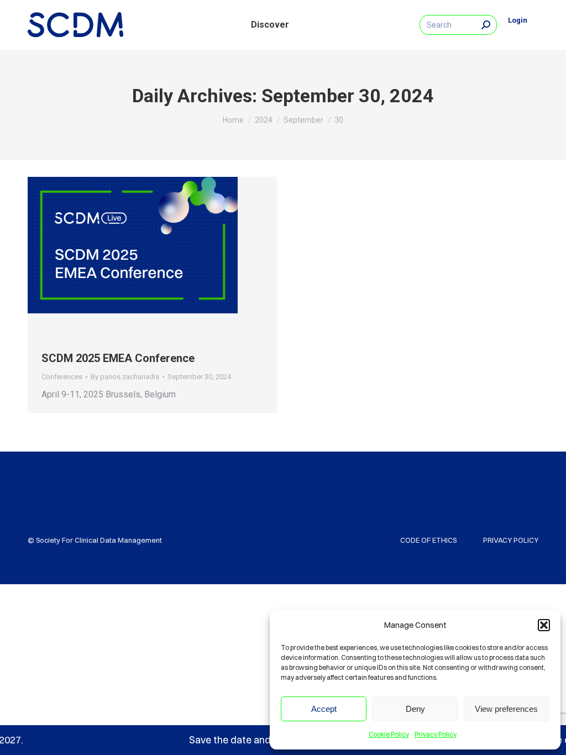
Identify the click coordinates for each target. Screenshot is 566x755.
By (125, 377)
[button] (543, 625)
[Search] (485, 25)
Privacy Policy (436, 734)
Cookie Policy (389, 734)
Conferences (61, 377)
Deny (415, 709)
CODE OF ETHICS (428, 540)
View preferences (506, 709)
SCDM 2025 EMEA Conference (118, 358)
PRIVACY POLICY (510, 540)
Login (517, 20)
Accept (324, 709)
